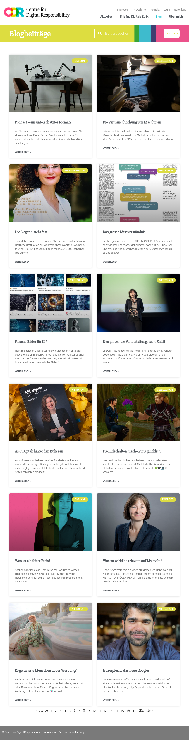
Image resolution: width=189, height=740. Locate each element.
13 (110, 710)
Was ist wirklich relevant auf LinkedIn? (132, 561)
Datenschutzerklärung (71, 732)
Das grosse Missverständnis (124, 232)
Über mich (176, 16)
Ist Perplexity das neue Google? (126, 670)
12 (105, 710)
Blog (159, 16)
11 (100, 710)
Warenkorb (180, 9)
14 (116, 710)
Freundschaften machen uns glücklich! (132, 451)
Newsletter (140, 9)
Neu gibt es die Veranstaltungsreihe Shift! (134, 341)
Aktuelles (106, 16)
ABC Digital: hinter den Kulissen (39, 451)
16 (128, 710)
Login (166, 9)
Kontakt (155, 9)
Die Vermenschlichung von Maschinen (132, 122)
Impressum (123, 9)
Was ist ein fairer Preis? (32, 561)
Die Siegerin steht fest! (31, 232)
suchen (171, 33)
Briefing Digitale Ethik (134, 16)
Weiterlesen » (23, 152)
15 (122, 710)
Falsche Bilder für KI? (31, 341)
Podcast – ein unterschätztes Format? (43, 122)
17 (134, 710)
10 (94, 710)
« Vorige (42, 710)
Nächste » (146, 710)
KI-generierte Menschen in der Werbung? (46, 670)
